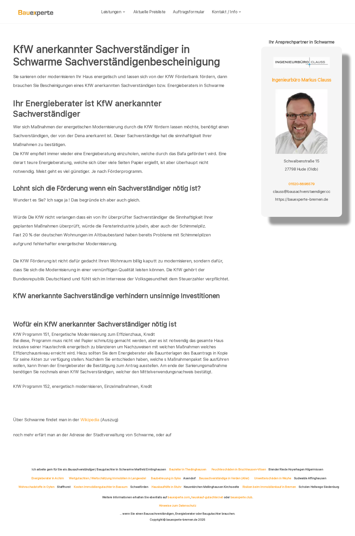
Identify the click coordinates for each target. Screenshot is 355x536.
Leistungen (111, 11)
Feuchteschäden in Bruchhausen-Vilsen (239, 469)
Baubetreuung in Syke (166, 478)
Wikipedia (90, 419)
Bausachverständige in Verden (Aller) (224, 478)
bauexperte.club (241, 497)
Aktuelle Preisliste (149, 11)
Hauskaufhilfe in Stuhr (166, 487)
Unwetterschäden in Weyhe (272, 478)
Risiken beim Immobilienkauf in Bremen (269, 487)
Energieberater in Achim (47, 478)
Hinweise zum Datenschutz (177, 505)
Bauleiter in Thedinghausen (187, 469)
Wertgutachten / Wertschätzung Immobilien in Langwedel (107, 478)
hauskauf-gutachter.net (207, 497)
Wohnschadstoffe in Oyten (36, 487)
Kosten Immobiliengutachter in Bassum (101, 487)
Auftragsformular (188, 11)
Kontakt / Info (224, 11)
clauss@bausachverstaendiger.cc (301, 191)
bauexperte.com (179, 497)
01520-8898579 (301, 184)
